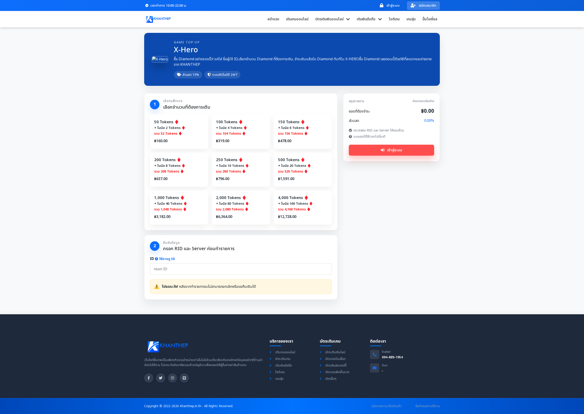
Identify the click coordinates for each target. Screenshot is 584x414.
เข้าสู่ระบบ (394, 150)
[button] (332, 19)
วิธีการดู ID (167, 259)
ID (162, 259)
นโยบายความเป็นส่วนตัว (386, 406)
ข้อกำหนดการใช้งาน (427, 406)
